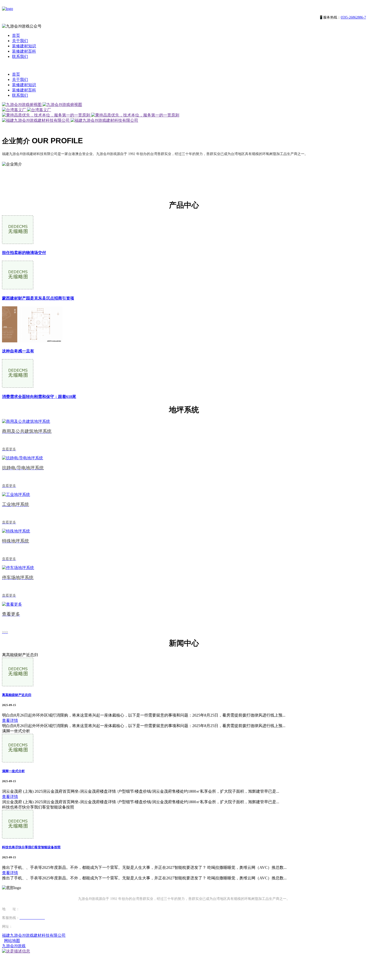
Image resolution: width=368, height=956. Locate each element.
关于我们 (20, 41)
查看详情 (10, 720)
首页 (16, 35)
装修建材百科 (24, 51)
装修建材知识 (24, 46)
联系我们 (20, 56)
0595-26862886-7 (353, 17)
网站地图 (12, 940)
